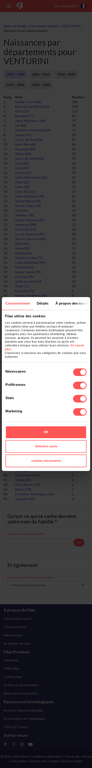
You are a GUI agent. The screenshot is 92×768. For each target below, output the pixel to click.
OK (46, 432)
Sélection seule (46, 446)
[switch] (80, 385)
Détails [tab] (42, 303)
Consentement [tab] (17, 303)
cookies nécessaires (46, 460)
